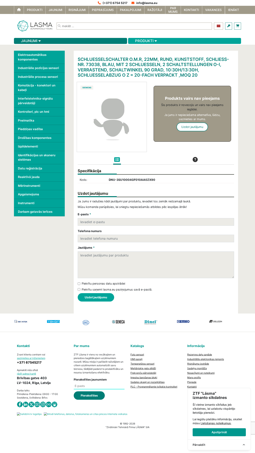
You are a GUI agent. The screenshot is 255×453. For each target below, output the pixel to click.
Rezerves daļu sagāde (199, 354)
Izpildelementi (28, 146)
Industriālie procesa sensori (38, 77)
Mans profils (194, 377)
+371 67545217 (29, 362)
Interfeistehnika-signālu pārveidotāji (35, 101)
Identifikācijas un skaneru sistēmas (36, 157)
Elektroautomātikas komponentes (32, 57)
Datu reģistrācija (30, 168)
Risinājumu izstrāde (198, 363)
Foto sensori (137, 354)
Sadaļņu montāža (197, 368)
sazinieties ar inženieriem (31, 358)
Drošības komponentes (34, 138)
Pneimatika (26, 120)
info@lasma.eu (146, 3)
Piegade (191, 382)
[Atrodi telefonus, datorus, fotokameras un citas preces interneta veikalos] (85, 413)
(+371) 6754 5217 (115, 3)
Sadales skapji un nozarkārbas (147, 382)
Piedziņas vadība (30, 129)
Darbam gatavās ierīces (35, 212)
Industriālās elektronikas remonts (205, 359)
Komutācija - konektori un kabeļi (36, 87)
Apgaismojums (28, 194)
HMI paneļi (136, 359)
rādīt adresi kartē (26, 373)
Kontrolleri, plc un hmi (33, 112)
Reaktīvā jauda (29, 177)
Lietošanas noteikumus (216, 423)
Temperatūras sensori (142, 363)
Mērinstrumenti (29, 186)
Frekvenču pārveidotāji (143, 372)
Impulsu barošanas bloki (143, 377)
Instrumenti (26, 203)
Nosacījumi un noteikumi (201, 372)
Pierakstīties (89, 395)
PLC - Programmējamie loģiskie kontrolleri (153, 386)
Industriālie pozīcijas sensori (38, 68)
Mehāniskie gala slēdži (143, 368)
